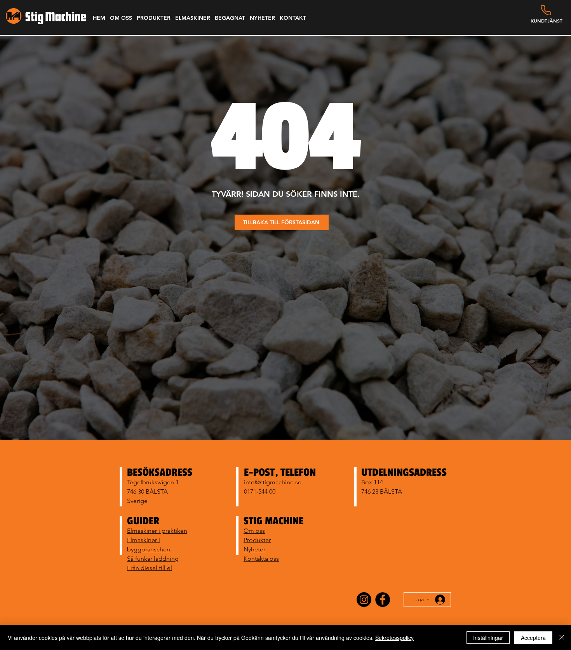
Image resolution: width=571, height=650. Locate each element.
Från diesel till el (149, 568)
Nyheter (254, 549)
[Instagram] (364, 599)
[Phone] (546, 10)
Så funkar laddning (153, 558)
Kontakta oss (261, 558)
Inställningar (488, 637)
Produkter (257, 540)
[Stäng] (561, 637)
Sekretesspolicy (394, 637)
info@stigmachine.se (272, 482)
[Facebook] (382, 599)
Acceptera (533, 637)
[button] (121, 17)
